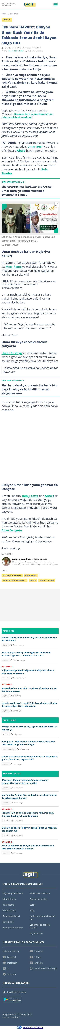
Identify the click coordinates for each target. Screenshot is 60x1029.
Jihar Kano (30, 575)
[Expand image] (56, 204)
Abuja (21, 150)
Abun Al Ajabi (47, 580)
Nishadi (14, 13)
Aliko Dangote (12, 530)
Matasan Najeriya (12, 575)
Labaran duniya (9, 749)
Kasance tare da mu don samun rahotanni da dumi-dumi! (27, 115)
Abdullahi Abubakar (15, 51)
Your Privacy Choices (33, 1027)
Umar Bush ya (12, 353)
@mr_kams (14, 266)
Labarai (5, 660)
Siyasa (5, 645)
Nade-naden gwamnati (14, 580)
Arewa (49, 496)
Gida (4, 13)
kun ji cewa (30, 496)
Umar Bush (35, 146)
